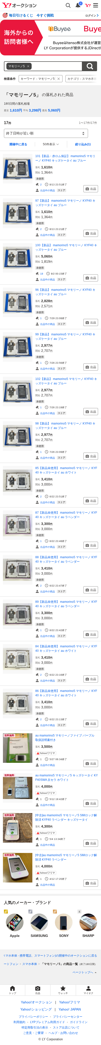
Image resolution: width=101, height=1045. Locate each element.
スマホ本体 (29, 964)
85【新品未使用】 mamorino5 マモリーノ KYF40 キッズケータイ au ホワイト (66, 470)
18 (41, 273)
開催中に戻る (18, 144)
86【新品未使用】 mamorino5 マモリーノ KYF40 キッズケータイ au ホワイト (66, 693)
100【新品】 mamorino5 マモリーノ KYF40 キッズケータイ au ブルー (66, 247)
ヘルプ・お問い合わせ (63, 1033)
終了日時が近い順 (20, 133)
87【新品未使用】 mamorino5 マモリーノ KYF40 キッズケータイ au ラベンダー (66, 515)
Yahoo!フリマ (69, 1002)
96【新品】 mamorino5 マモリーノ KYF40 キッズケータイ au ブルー (65, 292)
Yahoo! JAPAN (70, 1009)
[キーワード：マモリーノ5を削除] (59, 78)
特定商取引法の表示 (35, 1027)
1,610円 (16, 110)
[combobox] (43, 66)
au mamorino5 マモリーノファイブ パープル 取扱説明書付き (66, 738)
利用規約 (19, 1022)
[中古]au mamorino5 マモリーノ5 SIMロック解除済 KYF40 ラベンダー (66, 857)
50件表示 (49, 144)
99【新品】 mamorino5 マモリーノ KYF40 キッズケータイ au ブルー (65, 337)
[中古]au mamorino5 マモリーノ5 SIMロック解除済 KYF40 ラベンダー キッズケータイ (66, 817)
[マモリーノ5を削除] (28, 66)
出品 (93, 189)
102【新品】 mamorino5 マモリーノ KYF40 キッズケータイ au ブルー (66, 381)
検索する (89, 66)
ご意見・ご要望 (33, 1033)
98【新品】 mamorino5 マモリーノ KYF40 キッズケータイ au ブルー (65, 426)
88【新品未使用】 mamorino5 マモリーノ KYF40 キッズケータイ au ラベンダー (66, 559)
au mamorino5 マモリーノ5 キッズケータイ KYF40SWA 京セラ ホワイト (66, 778)
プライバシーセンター (67, 1016)
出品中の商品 (47, 190)
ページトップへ (83, 972)
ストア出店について (66, 1027)
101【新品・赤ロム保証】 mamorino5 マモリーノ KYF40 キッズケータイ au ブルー (65, 158)
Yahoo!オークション (36, 1002)
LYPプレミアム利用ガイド (47, 1022)
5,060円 (54, 110)
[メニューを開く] (96, 5)
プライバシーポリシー (33, 1016)
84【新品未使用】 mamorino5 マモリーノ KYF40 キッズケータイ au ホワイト (66, 649)
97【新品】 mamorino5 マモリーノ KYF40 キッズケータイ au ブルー (65, 203)
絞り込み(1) (83, 144)
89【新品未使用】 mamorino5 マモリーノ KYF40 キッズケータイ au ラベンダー (66, 604)
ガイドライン (79, 1022)
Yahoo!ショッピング (36, 1009)
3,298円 (35, 110)
